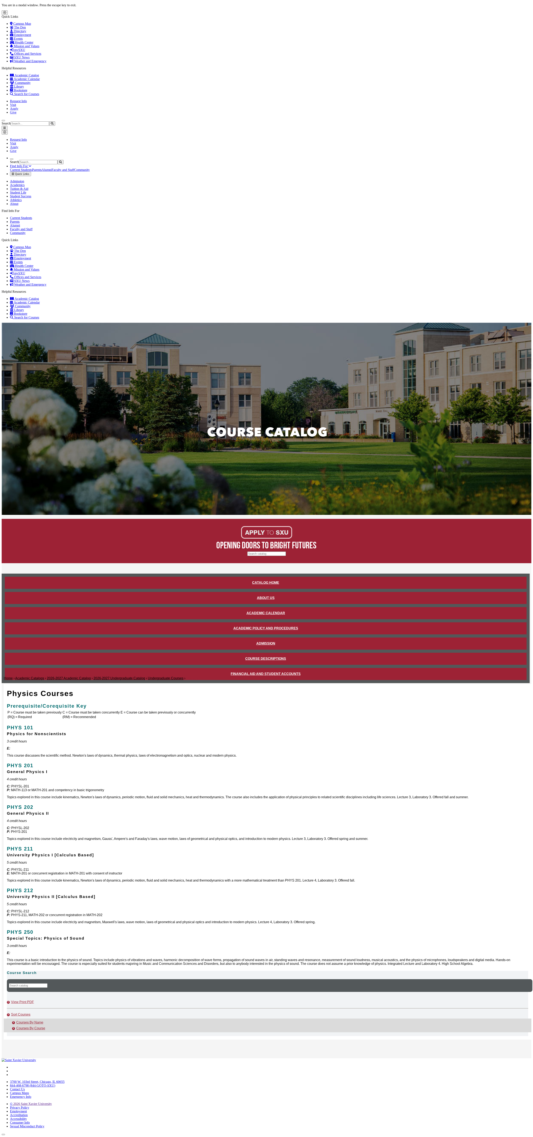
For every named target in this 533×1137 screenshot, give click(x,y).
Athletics (16, 200)
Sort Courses (20, 1014)
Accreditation (19, 1115)
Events (18, 38)
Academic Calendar (26, 79)
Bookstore (20, 90)
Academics (17, 185)
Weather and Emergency (29, 61)
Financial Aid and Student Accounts (266, 674)
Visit (13, 105)
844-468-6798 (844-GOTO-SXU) (32, 1085)
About (14, 203)
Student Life (18, 192)
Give (13, 112)
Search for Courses (26, 94)
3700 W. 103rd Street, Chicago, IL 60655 (37, 1081)
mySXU (19, 50)
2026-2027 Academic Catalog (69, 678)
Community (22, 83)
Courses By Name (29, 1022)
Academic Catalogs (29, 678)
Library (18, 86)
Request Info (18, 101)
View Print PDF (22, 1002)
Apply (14, 108)
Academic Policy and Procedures (265, 628)
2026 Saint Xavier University (31, 1104)
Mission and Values (26, 46)
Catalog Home (265, 582)
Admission (17, 181)
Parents (37, 170)
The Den (19, 27)
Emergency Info (20, 1096)
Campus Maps (19, 1093)
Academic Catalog (26, 75)
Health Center (23, 42)
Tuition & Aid (19, 189)
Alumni (47, 170)
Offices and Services (27, 53)
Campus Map (21, 23)
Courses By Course (30, 1028)
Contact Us (17, 1089)
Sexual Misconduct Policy (27, 1126)
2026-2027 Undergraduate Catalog (119, 678)
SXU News (21, 57)
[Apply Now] (266, 537)
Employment (22, 35)
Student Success (20, 196)
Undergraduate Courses (165, 678)
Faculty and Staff (63, 170)
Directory (19, 31)
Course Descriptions (265, 658)
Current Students (21, 170)
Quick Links (21, 174)
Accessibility (18, 1119)
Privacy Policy (19, 1107)
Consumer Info (20, 1122)
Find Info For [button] (19, 166)
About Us (266, 598)
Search (6, 123)
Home (8, 678)
